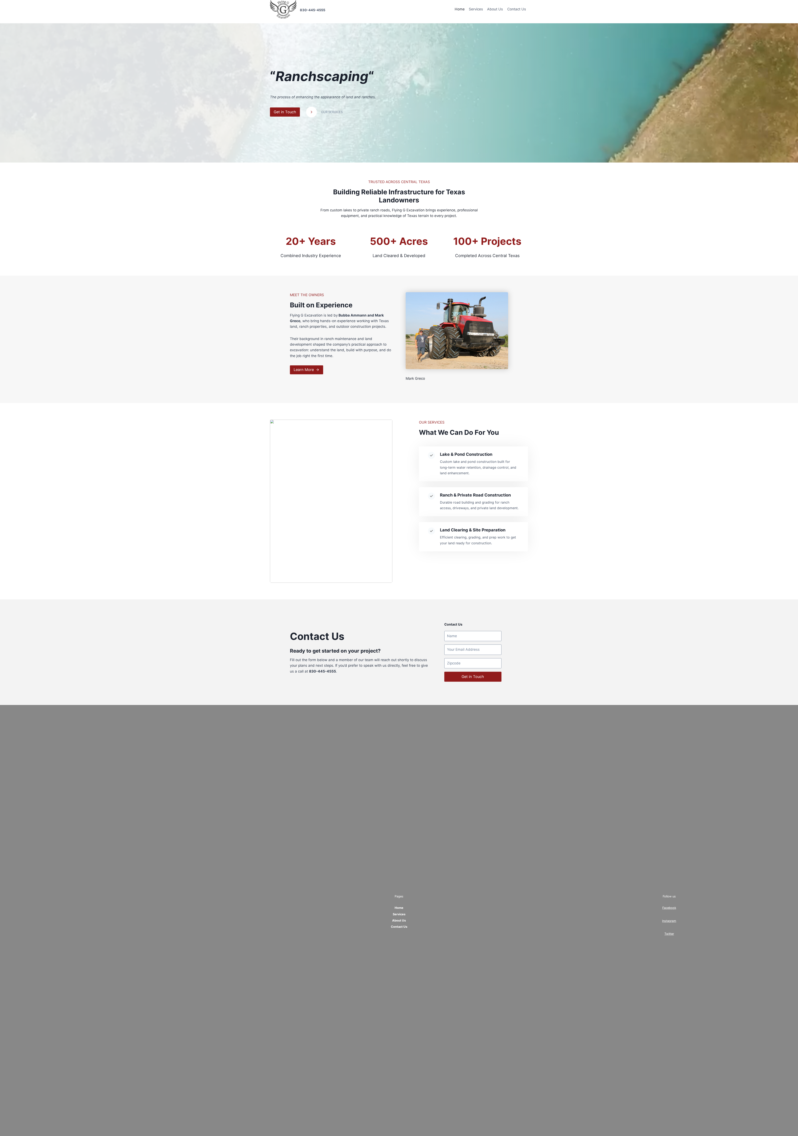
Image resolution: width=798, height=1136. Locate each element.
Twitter (669, 933)
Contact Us (516, 9)
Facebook (669, 907)
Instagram (669, 921)
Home (460, 9)
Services (476, 9)
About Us (495, 9)
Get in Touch (473, 676)
